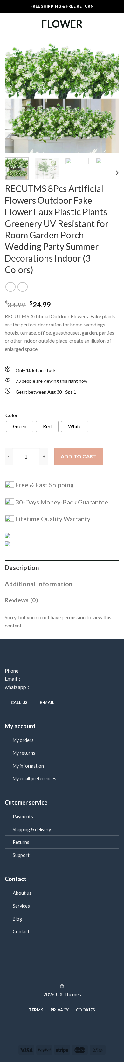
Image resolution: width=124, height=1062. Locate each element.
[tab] (62, 568)
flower (62, 24)
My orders (23, 740)
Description (22, 567)
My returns (24, 753)
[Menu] (8, 23)
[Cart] (116, 24)
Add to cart (79, 456)
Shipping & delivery (32, 829)
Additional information (38, 583)
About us (22, 893)
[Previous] (15, 95)
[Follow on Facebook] (50, 974)
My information (28, 766)
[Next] (109, 95)
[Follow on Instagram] (58, 974)
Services (21, 905)
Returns (21, 842)
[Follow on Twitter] (65, 974)
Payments (23, 816)
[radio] (19, 426)
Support (21, 855)
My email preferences (34, 778)
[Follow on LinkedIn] (73, 974)
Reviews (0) (21, 600)
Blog (17, 919)
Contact (21, 931)
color (11, 415)
